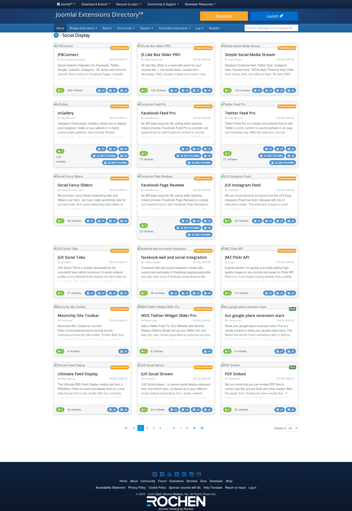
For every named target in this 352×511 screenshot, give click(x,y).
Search (107, 28)
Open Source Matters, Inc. (172, 494)
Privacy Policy (137, 487)
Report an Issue (235, 487)
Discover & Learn (127, 4)
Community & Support (162, 4)
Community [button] (125, 28)
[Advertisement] (176, 450)
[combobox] (271, 28)
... (167, 428)
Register (214, 28)
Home (60, 28)
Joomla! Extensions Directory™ (100, 14)
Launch (272, 16)
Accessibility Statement (110, 487)
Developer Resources (199, 4)
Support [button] (145, 28)
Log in (200, 28)
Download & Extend (95, 4)
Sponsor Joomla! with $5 (185, 487)
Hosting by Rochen (176, 509)
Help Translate (213, 487)
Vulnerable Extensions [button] (173, 28)
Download (224, 16)
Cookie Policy (157, 487)
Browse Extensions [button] (82, 28)
